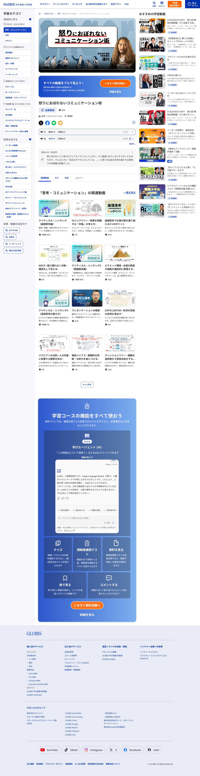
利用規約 (39, 764)
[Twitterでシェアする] (41, 123)
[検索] (154, 4)
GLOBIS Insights (109, 659)
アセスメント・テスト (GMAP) (77, 663)
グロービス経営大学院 (35, 717)
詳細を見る (115, 91)
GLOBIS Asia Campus (74, 717)
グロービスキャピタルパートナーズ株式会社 (42, 722)
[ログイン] (161, 4)
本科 (30, 666)
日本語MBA (31, 655)
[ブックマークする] (134, 122)
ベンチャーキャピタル (149, 652)
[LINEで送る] (54, 123)
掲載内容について (113, 764)
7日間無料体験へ (175, 4)
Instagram (96, 750)
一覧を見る (130, 192)
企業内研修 (69, 652)
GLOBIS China (71, 720)
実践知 (70, 116)
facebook (135, 750)
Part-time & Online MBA (38, 684)
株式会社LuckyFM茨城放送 (114, 727)
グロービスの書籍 (109, 652)
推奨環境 (68, 764)
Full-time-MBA (34, 680)
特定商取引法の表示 (96, 764)
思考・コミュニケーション (67, 13)
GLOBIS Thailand (72, 731)
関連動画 (45, 177)
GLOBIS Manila (71, 727)
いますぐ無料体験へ (115, 83)
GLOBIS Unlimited (34, 695)
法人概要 (30, 764)
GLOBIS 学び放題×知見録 (37, 691)
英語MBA (30, 670)
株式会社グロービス (35, 713)
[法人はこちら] (192, 4)
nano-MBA (33, 673)
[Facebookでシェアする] (47, 123)
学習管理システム (72, 666)
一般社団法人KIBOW (112, 717)
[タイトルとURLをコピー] (60, 123)
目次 (57, 177)
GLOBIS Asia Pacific (73, 713)
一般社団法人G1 (110, 713)
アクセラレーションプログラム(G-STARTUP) (153, 657)
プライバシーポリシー (54, 764)
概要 (67, 177)
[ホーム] (40, 14)
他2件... (132, 143)
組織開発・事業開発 (72, 670)
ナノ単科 (32, 659)
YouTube (52, 750)
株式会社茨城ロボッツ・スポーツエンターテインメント (119, 722)
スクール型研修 (71, 655)
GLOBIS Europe (71, 724)
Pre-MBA (32, 677)
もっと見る (87, 384)
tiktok (74, 750)
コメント (79, 177)
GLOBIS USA (70, 734)
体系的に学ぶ (49, 13)
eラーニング (69, 659)
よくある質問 (80, 764)
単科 (30, 663)
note (156, 750)
